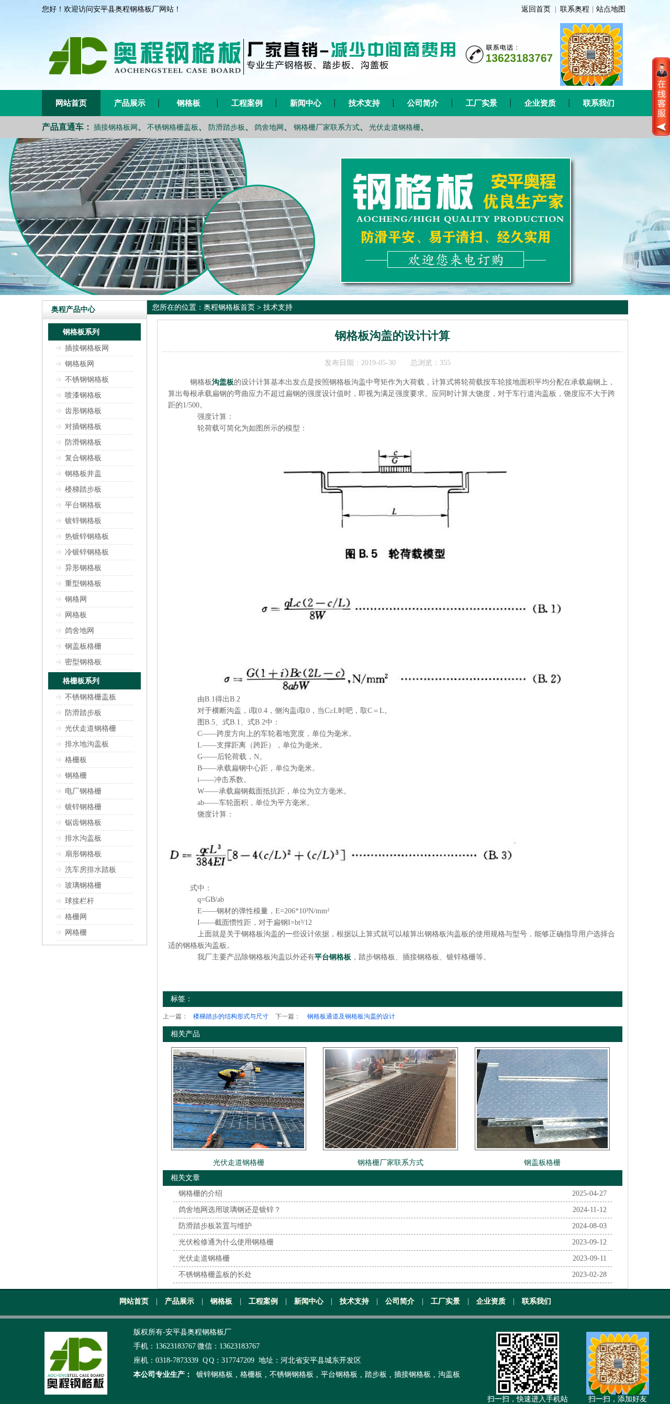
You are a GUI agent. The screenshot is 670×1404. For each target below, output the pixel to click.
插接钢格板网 (116, 127)
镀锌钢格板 (83, 521)
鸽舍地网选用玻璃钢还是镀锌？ (229, 1210)
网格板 (76, 615)
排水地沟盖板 (87, 744)
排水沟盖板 (83, 838)
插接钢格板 (412, 1374)
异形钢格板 (83, 568)
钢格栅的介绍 (200, 1193)
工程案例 (247, 103)
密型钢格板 (83, 662)
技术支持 (364, 103)
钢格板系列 (81, 332)
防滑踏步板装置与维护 (215, 1226)
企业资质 (540, 103)
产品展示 (130, 103)
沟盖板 (449, 1374)
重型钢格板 (83, 583)
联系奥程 (574, 9)
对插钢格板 (83, 427)
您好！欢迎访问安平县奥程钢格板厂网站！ (111, 9)
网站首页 (71, 103)
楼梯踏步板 (83, 489)
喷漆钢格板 (83, 395)
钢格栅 (76, 775)
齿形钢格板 (83, 411)
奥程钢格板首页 (229, 307)
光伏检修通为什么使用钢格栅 (226, 1242)
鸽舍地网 (269, 127)
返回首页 (536, 9)
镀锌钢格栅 (83, 807)
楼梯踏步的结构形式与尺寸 (231, 1016)
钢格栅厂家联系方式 (327, 127)
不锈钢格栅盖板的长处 (215, 1274)
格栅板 (76, 760)
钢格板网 (79, 364)
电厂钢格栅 (83, 791)
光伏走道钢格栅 (394, 127)
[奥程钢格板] (335, 216)
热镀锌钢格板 (87, 536)
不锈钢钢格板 (87, 379)
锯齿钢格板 (83, 822)
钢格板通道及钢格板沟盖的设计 (351, 1016)
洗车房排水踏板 (90, 870)
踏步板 (376, 1374)
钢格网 (76, 599)
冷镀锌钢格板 (87, 552)
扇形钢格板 (83, 854)
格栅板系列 (81, 681)
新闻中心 (305, 103)
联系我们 (599, 103)
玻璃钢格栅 (83, 885)
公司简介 (423, 103)
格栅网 (76, 917)
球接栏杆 (79, 901)
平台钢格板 (83, 505)
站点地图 (611, 9)
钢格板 (188, 103)
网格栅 (76, 932)
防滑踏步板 (226, 127)
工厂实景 (481, 103)
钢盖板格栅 (83, 646)
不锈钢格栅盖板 (172, 127)
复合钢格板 (83, 458)
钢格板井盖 (83, 474)
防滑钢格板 (83, 442)
